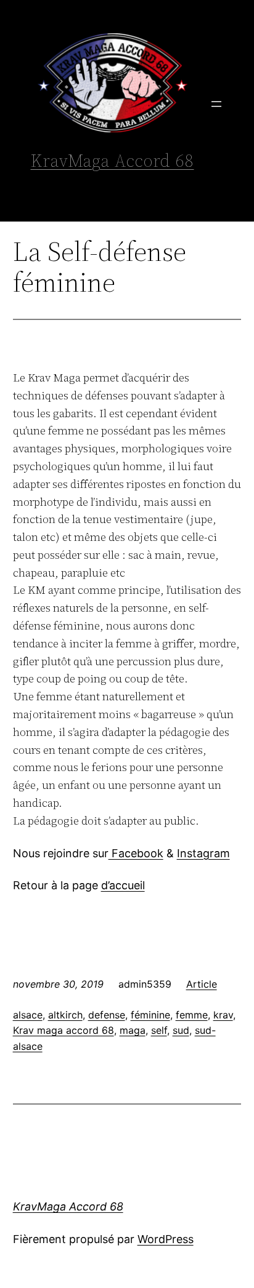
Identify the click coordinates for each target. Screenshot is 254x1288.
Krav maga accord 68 (63, 1030)
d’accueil (123, 885)
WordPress (165, 1239)
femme (192, 1015)
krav (223, 1015)
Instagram (203, 853)
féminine (150, 1015)
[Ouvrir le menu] (216, 104)
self (159, 1030)
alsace (28, 1015)
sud (181, 1030)
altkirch (65, 1015)
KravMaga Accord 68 (112, 160)
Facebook (136, 853)
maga (132, 1030)
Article (201, 984)
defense (106, 1015)
